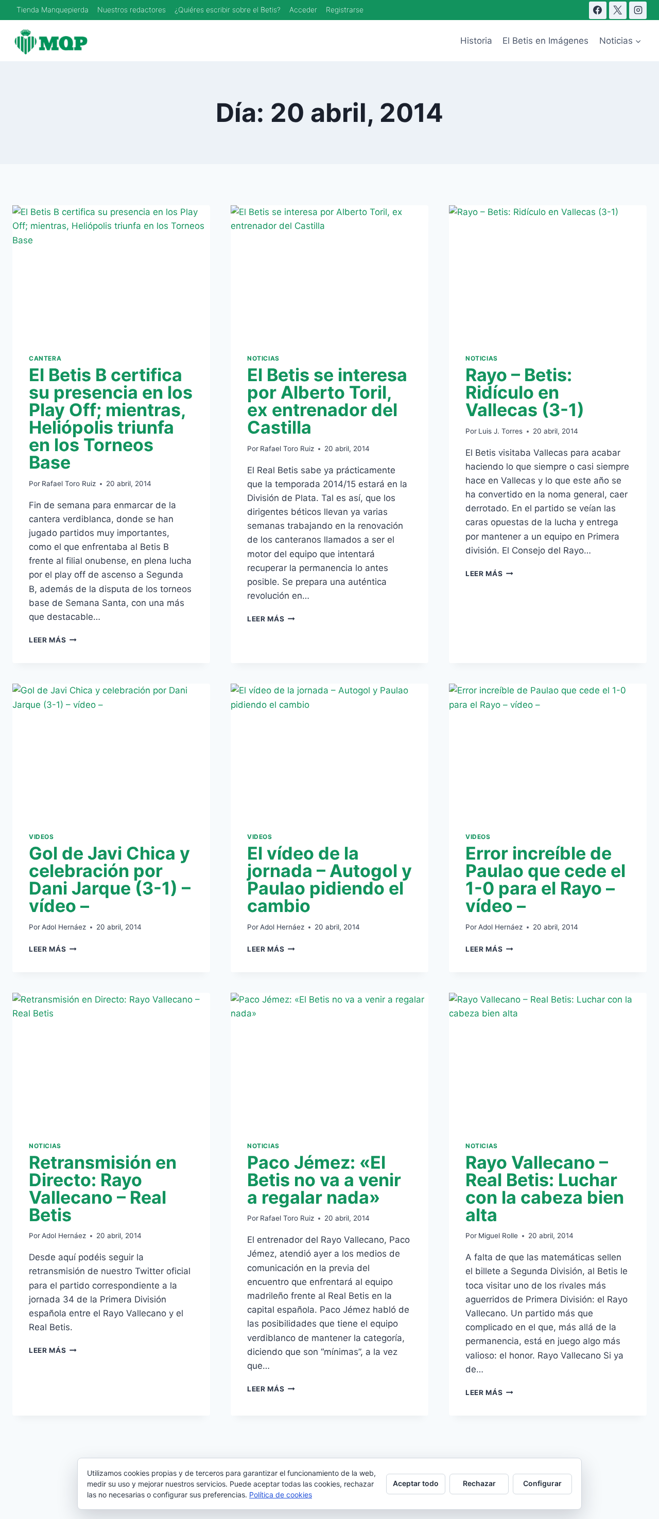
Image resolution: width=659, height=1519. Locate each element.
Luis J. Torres (500, 431)
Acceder (303, 9)
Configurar (542, 1483)
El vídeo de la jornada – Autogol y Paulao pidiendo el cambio (329, 879)
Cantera (45, 358)
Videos (41, 837)
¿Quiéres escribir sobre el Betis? (228, 9)
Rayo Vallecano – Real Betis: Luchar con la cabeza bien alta (544, 1188)
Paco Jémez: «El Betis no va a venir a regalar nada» (324, 1180)
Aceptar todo (416, 1483)
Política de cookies (280, 1494)
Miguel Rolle (498, 1235)
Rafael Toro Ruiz (69, 483)
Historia (476, 40)
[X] (618, 10)
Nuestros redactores (131, 9)
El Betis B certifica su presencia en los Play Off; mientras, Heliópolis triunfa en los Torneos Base (111, 418)
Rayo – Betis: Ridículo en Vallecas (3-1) (524, 392)
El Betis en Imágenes (545, 40)
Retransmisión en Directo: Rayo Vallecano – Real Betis (103, 1188)
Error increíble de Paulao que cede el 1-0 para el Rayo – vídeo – (545, 879)
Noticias (263, 358)
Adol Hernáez (64, 927)
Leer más (53, 640)
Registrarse (344, 9)
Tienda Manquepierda (52, 9)
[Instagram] (638, 10)
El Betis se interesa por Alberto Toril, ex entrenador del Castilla (327, 401)
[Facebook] (597, 10)
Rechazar (479, 1483)
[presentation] (111, 271)
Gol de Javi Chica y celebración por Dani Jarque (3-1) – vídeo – (109, 879)
